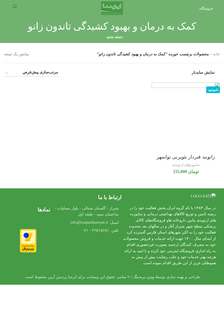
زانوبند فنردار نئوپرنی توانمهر (186, 157)
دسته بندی (115, 37)
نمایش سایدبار (203, 72)
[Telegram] (87, 246)
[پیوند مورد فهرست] (87, 223)
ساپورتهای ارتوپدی (186, 165)
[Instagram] (72, 246)
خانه (216, 54)
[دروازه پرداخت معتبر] (28, 240)
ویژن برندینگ (143, 277)
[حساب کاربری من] (6, 8)
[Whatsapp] (102, 246)
